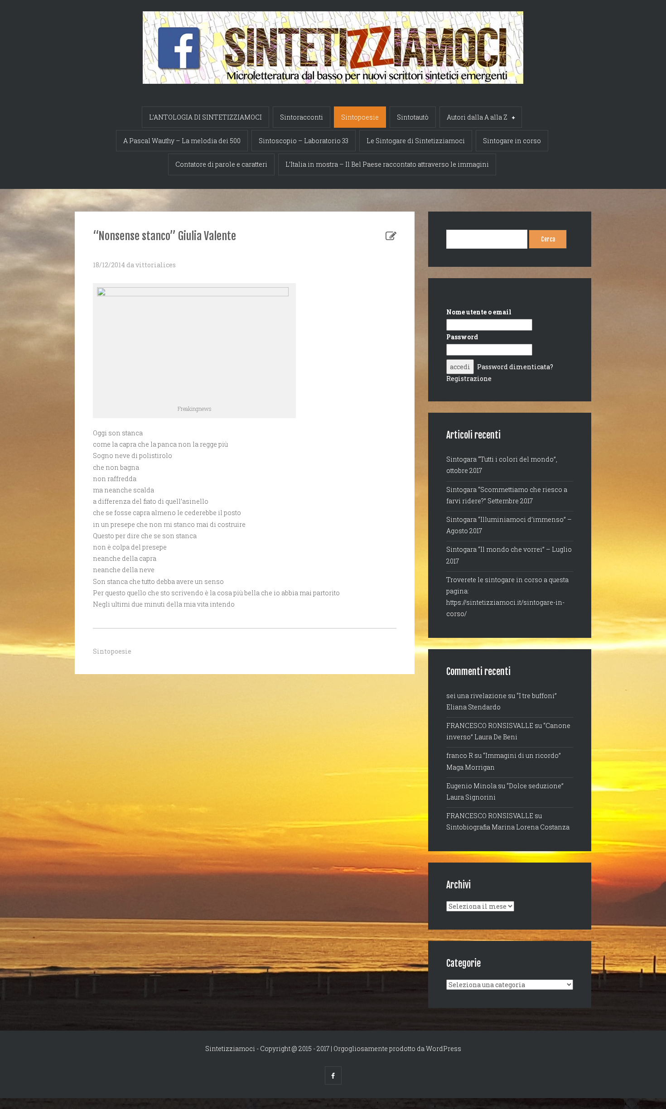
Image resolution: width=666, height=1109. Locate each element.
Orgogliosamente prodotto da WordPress (397, 1048)
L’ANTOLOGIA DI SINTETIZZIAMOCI (205, 117)
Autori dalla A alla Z (477, 117)
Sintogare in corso (512, 140)
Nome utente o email (479, 312)
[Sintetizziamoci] (333, 41)
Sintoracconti (301, 117)
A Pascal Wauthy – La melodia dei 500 (182, 140)
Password (462, 337)
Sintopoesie (360, 117)
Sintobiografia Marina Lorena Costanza (507, 827)
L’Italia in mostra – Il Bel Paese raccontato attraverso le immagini (387, 164)
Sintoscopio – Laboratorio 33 (303, 140)
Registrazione (469, 378)
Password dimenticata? (515, 366)
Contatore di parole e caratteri (221, 164)
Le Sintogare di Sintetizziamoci (416, 140)
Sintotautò (413, 117)
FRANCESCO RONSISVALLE (489, 725)
